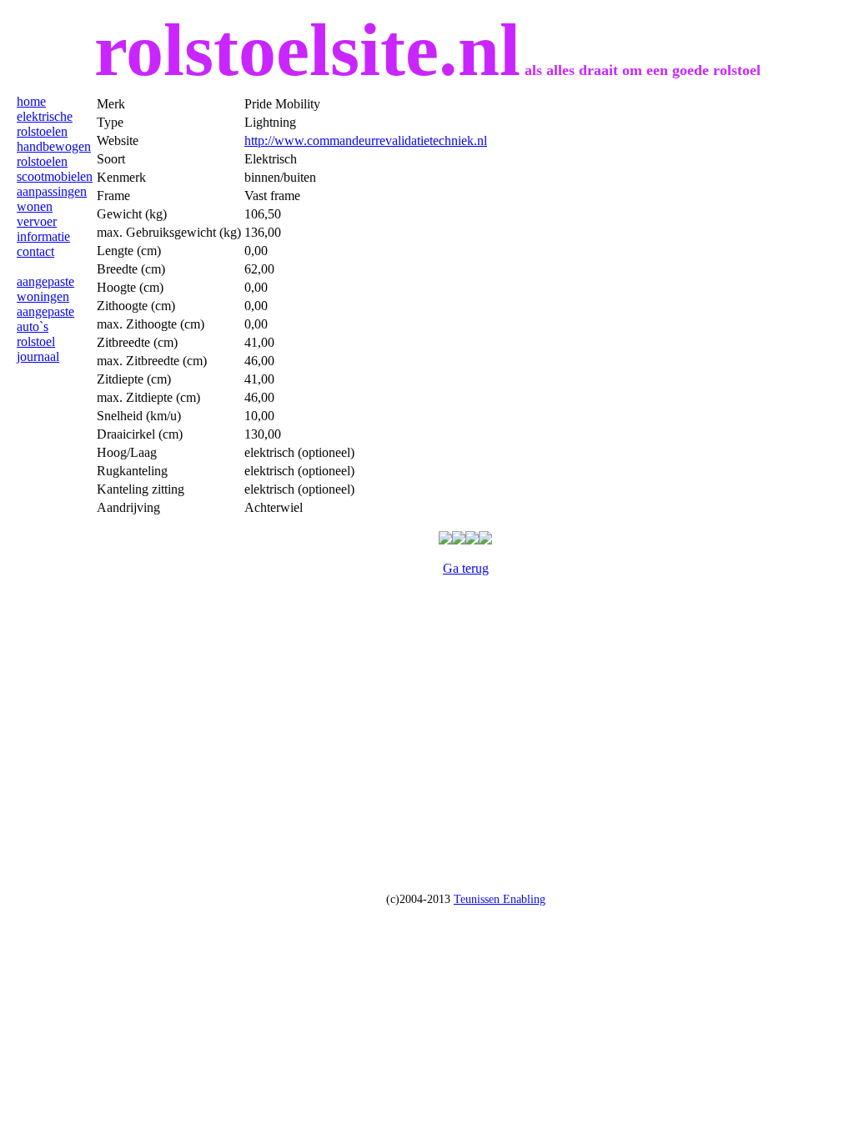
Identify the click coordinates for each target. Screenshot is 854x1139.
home (31, 101)
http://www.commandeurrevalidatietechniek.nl (365, 140)
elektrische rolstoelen (45, 123)
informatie (43, 236)
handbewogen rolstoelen (54, 153)
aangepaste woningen (45, 289)
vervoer (37, 221)
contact (35, 251)
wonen (35, 206)
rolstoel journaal (38, 349)
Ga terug (466, 568)
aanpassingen (52, 191)
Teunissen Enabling (499, 899)
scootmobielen (55, 176)
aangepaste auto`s (45, 319)
